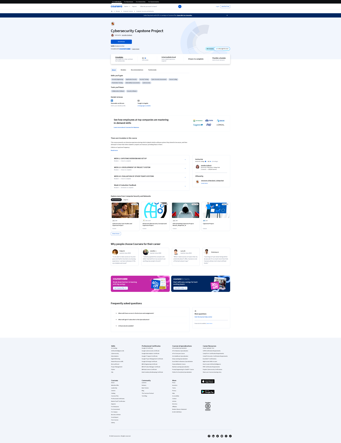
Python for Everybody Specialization (182, 372)
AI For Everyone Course (178, 353)
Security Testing (144, 79)
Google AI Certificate (147, 348)
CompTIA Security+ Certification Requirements (215, 356)
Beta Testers (145, 388)
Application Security (131, 79)
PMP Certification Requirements (211, 367)
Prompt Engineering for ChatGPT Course (183, 369)
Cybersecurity (146, 83)
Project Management (116, 367)
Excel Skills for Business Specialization (182, 361)
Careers (113, 391)
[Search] (179, 6)
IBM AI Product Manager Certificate (151, 367)
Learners (144, 383)
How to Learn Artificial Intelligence (212, 364)
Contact (174, 399)
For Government (115, 409)
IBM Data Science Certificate (149, 369)
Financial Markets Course (179, 364)
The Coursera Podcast (148, 393)
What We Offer (115, 385)
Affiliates (174, 407)
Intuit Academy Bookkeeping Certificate (152, 372)
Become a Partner (116, 415)
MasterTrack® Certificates (118, 401)
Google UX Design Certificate (149, 361)
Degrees (113, 404)
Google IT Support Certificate (150, 356)
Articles (174, 401)
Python (113, 369)
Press (173, 383)
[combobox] (156, 6)
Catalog (113, 393)
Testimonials (152, 70)
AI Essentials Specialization (179, 348)
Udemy (113, 423)
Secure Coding (173, 79)
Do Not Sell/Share (177, 412)
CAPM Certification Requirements (211, 351)
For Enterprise (115, 407)
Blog (143, 391)
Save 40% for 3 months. (184, 15)
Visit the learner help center (203, 317)
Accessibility (175, 396)
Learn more (135, 49)
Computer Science (128, 11)
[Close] (227, 15)
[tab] (116, 199)
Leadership (114, 388)
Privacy (174, 391)
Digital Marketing (115, 359)
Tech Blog (144, 396)
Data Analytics (115, 356)
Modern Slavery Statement (179, 409)
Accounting (114, 348)
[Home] (111, 11)
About (114, 70)
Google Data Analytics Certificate (150, 353)
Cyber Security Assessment (158, 79)
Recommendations (137, 70)
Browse (118, 11)
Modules (123, 70)
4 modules (119, 57)
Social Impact (114, 417)
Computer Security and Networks (145, 11)
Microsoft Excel (115, 364)
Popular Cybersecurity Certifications (212, 369)
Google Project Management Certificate (152, 359)
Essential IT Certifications (209, 359)
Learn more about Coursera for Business (126, 127)
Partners (144, 385)
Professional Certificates (118, 399)
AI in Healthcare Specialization (180, 356)
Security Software (132, 91)
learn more (209, 323)
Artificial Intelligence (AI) (117, 351)
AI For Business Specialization (180, 351)
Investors (174, 385)
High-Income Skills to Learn (210, 361)
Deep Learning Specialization (180, 359)
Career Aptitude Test (208, 348)
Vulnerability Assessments (133, 83)
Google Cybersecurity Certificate (150, 351)
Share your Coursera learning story (212, 372)
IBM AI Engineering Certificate (149, 364)
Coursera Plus (115, 396)
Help (173, 393)
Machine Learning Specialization (180, 367)
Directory (174, 404)
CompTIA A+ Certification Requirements (213, 353)
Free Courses (114, 420)
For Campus (114, 412)
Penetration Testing (117, 83)
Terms (174, 388)
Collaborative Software (118, 91)
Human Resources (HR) (117, 361)
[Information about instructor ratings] (205, 161)
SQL (112, 372)
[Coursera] (116, 6)
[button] (134, 6)
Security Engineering (117, 79)
